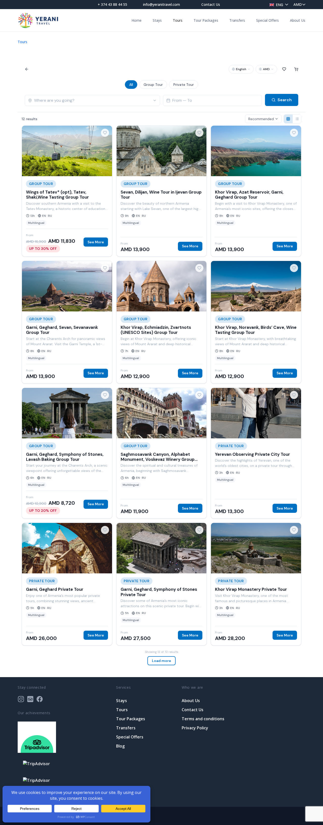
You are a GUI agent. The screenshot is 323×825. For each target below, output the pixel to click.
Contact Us (210, 4)
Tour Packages (206, 20)
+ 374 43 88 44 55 (112, 4)
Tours (177, 20)
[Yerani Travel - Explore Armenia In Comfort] (38, 20)
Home (136, 20)
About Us (297, 20)
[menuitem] (277, 4)
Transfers (237, 20)
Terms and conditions (203, 719)
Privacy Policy (195, 728)
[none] (277, 4)
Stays (157, 20)
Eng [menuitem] (279, 4)
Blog (120, 746)
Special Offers (267, 20)
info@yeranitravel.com (161, 4)
